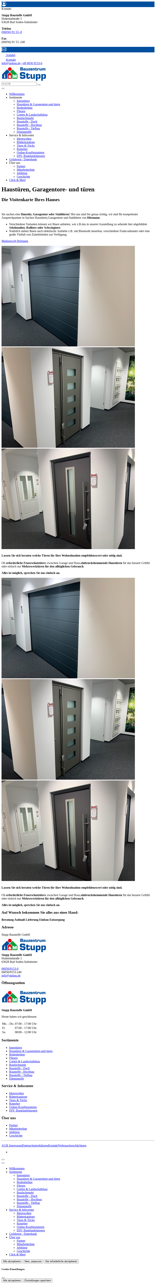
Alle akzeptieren (12, 1261)
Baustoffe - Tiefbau (28, 128)
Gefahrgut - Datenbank (23, 159)
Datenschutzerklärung (35, 1145)
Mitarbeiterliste (26, 169)
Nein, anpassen (33, 1261)
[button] (3, 88)
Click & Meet (17, 180)
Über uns (14, 1237)
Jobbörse (22, 173)
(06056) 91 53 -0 (12, 32)
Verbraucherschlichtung (72, 1145)
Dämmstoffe (24, 131)
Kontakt (53, 1145)
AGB (5, 1145)
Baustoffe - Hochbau (29, 125)
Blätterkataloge (26, 142)
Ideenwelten (24, 138)
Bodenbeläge (25, 107)
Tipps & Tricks (26, 145)
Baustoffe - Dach (27, 121)
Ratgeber (22, 149)
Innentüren (23, 100)
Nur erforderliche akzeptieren (61, 1261)
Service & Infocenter (21, 1209)
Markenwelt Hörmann (15, 241)
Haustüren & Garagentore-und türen (38, 104)
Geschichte (23, 176)
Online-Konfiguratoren (30, 152)
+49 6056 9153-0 (31, 63)
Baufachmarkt (25, 118)
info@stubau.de (11, 63)
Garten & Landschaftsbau (32, 114)
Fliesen (21, 111)
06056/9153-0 (10, 968)
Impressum (15, 1145)
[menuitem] (8, 55)
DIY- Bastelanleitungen (31, 156)
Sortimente (15, 1171)
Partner (21, 166)
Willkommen (17, 94)
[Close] (3, 1163)
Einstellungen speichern (38, 1280)
